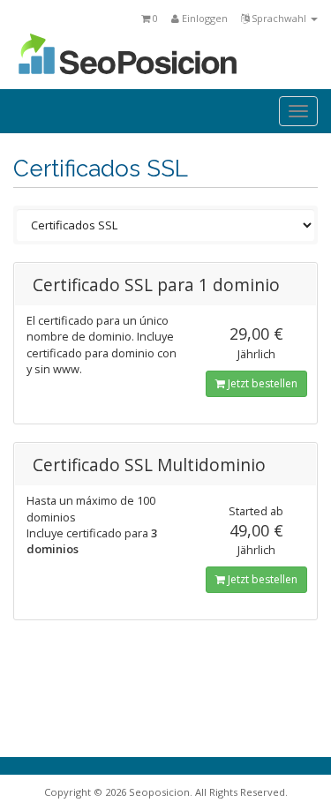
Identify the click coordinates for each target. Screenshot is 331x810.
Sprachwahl (279, 18)
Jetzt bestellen (261, 383)
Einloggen (203, 18)
